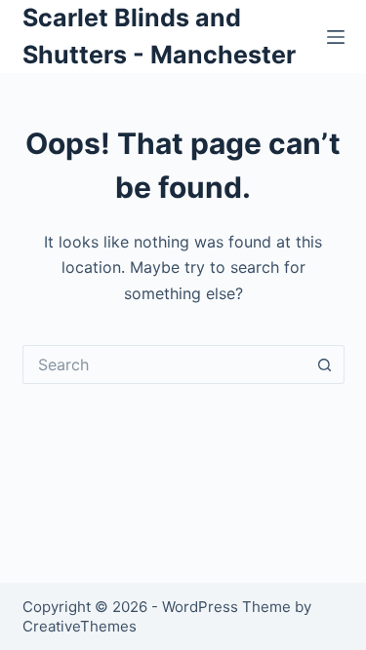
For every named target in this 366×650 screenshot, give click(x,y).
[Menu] (336, 37)
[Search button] (325, 364)
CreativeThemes (79, 626)
